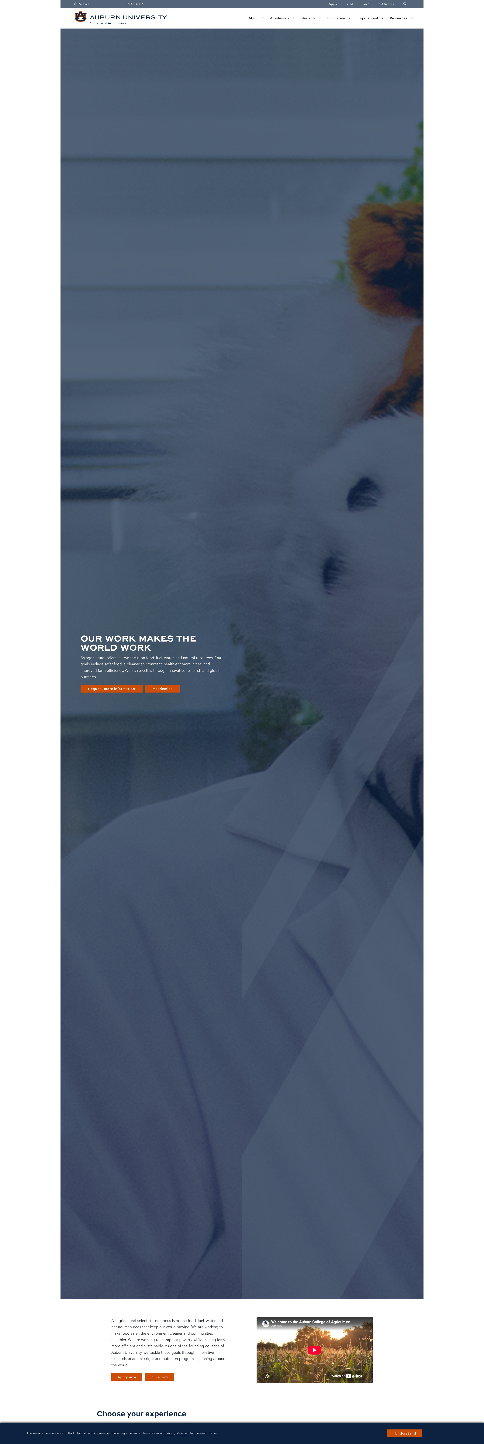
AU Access (386, 4)
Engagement (367, 18)
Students (308, 18)
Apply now (127, 1377)
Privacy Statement (177, 1433)
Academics (279, 18)
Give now (160, 1377)
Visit (350, 4)
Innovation (336, 18)
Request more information (111, 688)
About (254, 18)
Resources (399, 18)
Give (368, 4)
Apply (333, 4)
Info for (135, 4)
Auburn (86, 4)
